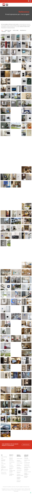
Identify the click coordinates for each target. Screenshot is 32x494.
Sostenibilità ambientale (3, 460)
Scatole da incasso (11, 468)
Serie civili (11, 456)
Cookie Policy (13, 486)
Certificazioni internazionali (3, 467)
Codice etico (3, 463)
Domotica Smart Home (27, 460)
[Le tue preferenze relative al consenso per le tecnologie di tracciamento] (30, 492)
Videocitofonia (26, 465)
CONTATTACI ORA (26, 444)
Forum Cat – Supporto (19, 472)
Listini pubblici (19, 470)
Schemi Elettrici (19, 458)
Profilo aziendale (4, 456)
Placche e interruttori (11, 459)
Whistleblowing (3, 473)
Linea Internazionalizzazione (4, 470)
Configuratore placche (11, 475)
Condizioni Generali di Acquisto (18, 478)
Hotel (10, 463)
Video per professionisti (19, 468)
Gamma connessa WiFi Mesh (27, 467)
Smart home (11, 460)
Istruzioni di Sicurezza (19, 481)
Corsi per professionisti (19, 465)
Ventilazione (11, 466)
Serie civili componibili (26, 458)
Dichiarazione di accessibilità (7, 486)
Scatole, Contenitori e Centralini (26, 474)
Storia (2, 458)
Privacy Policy (18, 486)
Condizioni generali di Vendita (20, 475)
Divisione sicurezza (27, 471)
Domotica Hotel (27, 462)
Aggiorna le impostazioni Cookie (24, 486)
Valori (2, 462)
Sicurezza (11, 465)
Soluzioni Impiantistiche (19, 461)
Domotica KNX (11, 462)
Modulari (10, 472)
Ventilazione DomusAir (26, 470)
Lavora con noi (3, 472)
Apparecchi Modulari (26, 477)
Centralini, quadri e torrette (12, 471)
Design (2, 465)
